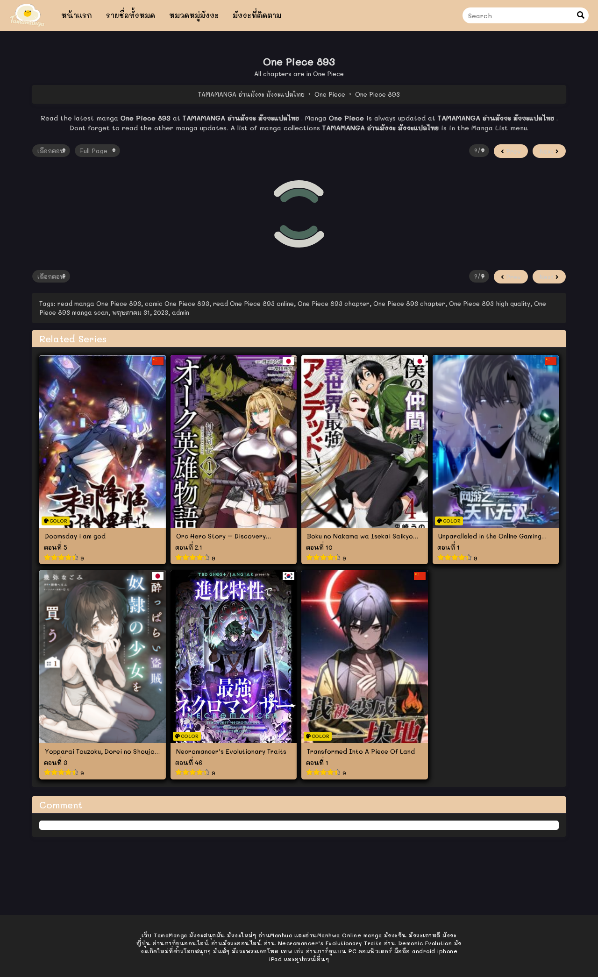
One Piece (328, 74)
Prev (512, 151)
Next (547, 151)
